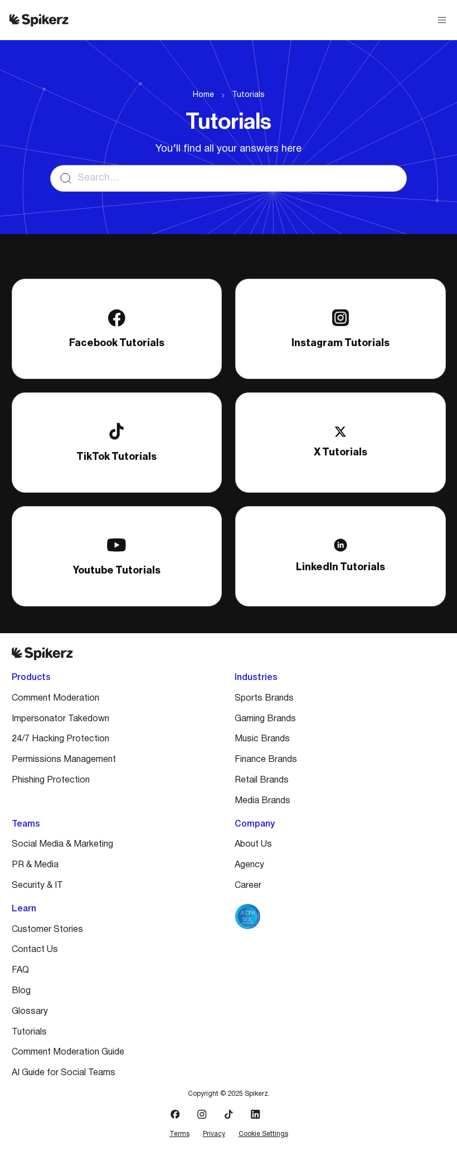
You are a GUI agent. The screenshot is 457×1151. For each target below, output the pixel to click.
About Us (253, 844)
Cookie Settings (263, 1134)
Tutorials (248, 95)
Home (203, 95)
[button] (442, 20)
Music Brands (262, 739)
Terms (179, 1134)
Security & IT (37, 886)
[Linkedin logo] (255, 1114)
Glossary (30, 1012)
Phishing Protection (51, 780)
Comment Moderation (55, 698)
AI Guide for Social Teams (63, 1073)
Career (248, 886)
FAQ (20, 970)
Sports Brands (264, 698)
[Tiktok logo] (228, 1114)
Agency (249, 865)
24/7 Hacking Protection (60, 739)
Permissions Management (64, 760)
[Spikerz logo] (39, 20)
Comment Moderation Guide (68, 1052)
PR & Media (35, 865)
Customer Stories (47, 930)
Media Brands (262, 801)
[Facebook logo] (175, 1114)
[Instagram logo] (201, 1114)
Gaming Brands (265, 719)
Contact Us (35, 950)
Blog (21, 991)
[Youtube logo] (282, 1114)
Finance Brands (266, 760)
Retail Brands (262, 780)
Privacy (214, 1134)
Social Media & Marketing (62, 844)
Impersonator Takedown (60, 719)
